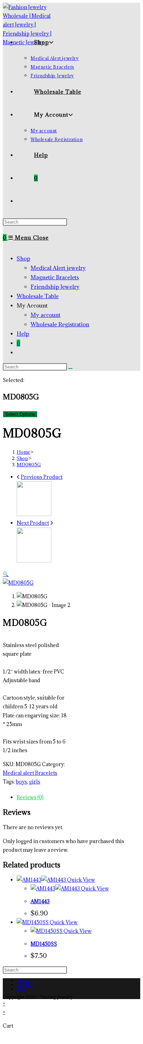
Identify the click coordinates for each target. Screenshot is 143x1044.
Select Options (20, 414)
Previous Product (41, 477)
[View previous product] (18, 477)
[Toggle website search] (34, 200)
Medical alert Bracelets (30, 773)
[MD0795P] (34, 514)
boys (21, 781)
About (23, 980)
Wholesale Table (38, 296)
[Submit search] (70, 368)
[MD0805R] (34, 560)
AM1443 (40, 901)
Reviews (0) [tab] (30, 797)
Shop (23, 258)
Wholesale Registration (60, 324)
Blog (21, 988)
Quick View (80, 880)
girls (34, 781)
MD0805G (29, 464)
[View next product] (51, 523)
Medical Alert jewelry (58, 267)
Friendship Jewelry (55, 286)
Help (23, 333)
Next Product (33, 523)
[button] (6, 574)
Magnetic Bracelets (55, 277)
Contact (25, 984)
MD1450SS (44, 944)
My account (45, 314)
